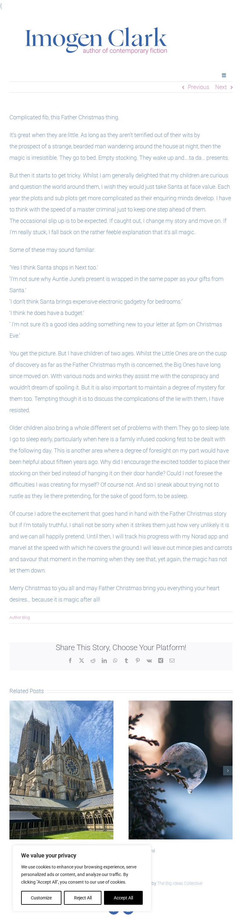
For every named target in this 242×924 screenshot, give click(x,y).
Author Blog (19, 617)
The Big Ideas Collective (179, 883)
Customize (41, 897)
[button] (14, 770)
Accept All (123, 897)
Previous (198, 87)
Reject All (83, 897)
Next (221, 87)
